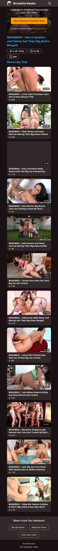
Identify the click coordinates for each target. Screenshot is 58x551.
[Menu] (49, 3)
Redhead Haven (39, 527)
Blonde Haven (18, 527)
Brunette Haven (24, 3)
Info (15, 56)
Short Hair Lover (29, 534)
